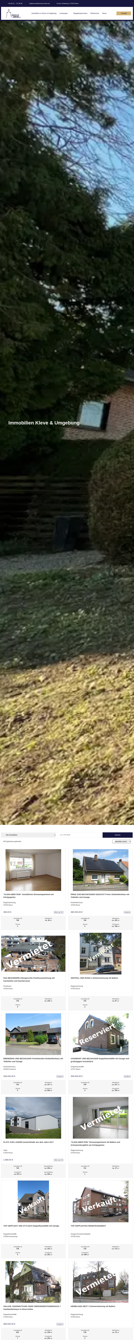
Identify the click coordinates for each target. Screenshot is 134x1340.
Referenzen (94, 13)
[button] (127, 1334)
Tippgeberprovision (80, 13)
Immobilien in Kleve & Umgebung (44, 13)
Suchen (117, 835)
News (104, 13)
